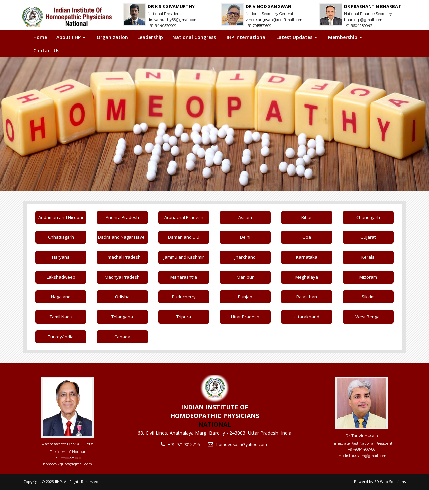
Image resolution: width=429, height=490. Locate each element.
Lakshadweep (61, 277)
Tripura (183, 316)
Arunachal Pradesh (183, 217)
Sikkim (368, 297)
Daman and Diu (183, 237)
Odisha (122, 297)
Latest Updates (295, 37)
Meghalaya (306, 277)
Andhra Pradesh (122, 217)
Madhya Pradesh (122, 277)
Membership (343, 37)
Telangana (122, 316)
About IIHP (69, 37)
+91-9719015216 (184, 444)
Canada (122, 337)
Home (40, 37)
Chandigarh (368, 217)
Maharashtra (183, 277)
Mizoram (368, 277)
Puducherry (184, 297)
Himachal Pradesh (122, 257)
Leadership (150, 37)
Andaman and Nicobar (61, 217)
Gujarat (368, 237)
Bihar (306, 217)
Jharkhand (245, 257)
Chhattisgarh (61, 237)
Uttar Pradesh (245, 316)
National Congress (194, 37)
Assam (245, 217)
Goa (306, 237)
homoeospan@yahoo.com (241, 444)
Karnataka (306, 257)
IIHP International (246, 37)
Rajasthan (306, 297)
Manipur (245, 277)
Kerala (368, 257)
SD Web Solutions (390, 481)
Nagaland (61, 297)
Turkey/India (61, 337)
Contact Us (46, 50)
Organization (112, 37)
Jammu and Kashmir (184, 257)
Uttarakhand (306, 316)
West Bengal (368, 316)
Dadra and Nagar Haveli (122, 237)
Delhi (245, 237)
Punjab (245, 297)
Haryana (61, 257)
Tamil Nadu (61, 316)
